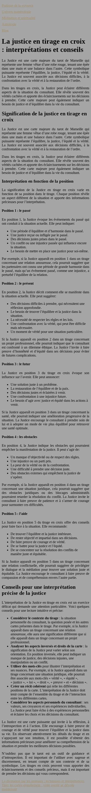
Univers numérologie (16, 12)
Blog (5, 30)
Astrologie (9, 24)
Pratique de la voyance (17, 5)
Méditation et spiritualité (18, 18)
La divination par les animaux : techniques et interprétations (43, 781)
